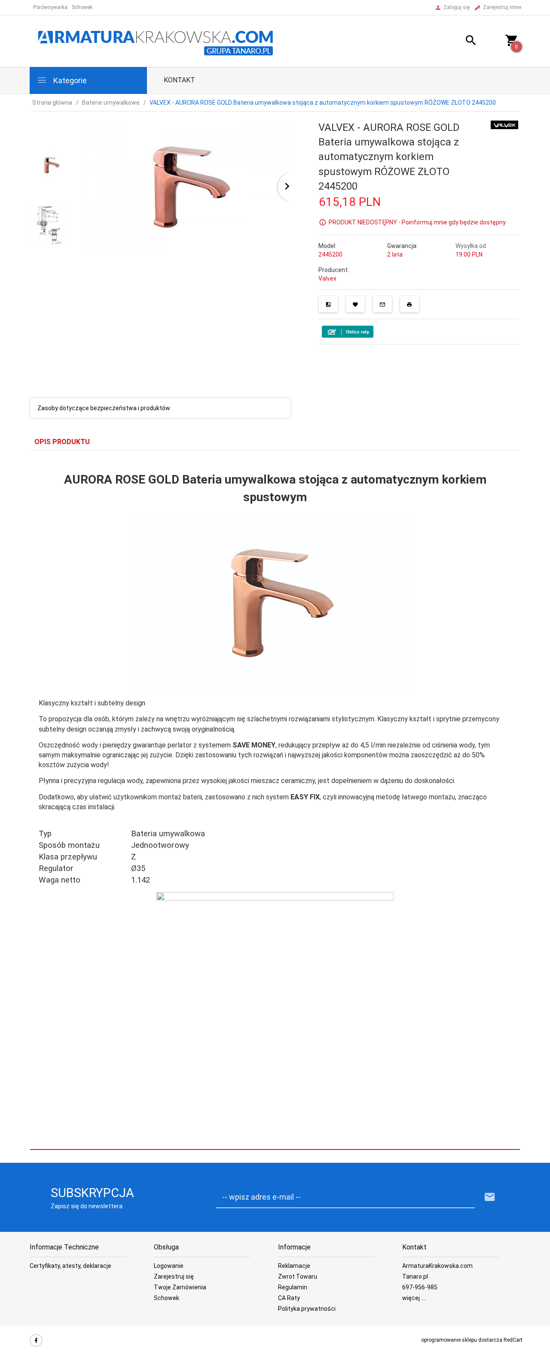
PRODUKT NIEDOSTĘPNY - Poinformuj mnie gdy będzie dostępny (417, 222)
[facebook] (36, 1340)
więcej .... (414, 1298)
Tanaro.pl (415, 1276)
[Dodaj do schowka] (355, 304)
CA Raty (289, 1298)
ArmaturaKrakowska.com (437, 1265)
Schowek (166, 1298)
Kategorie (69, 80)
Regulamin (292, 1287)
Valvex (327, 278)
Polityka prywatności (307, 1308)
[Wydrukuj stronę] (409, 304)
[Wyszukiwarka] (460, 41)
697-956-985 (419, 1287)
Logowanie (168, 1265)
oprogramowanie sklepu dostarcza (461, 1340)
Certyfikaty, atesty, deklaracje (70, 1265)
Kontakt (179, 80)
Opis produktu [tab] (62, 442)
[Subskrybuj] (490, 1197)
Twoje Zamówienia (180, 1287)
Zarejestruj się (174, 1276)
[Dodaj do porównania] (328, 304)
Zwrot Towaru (297, 1276)
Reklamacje (294, 1265)
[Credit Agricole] (347, 331)
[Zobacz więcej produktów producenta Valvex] (504, 124)
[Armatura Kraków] (158, 40)
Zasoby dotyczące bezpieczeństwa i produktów (103, 408)
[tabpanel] (275, 800)
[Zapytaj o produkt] (382, 304)
